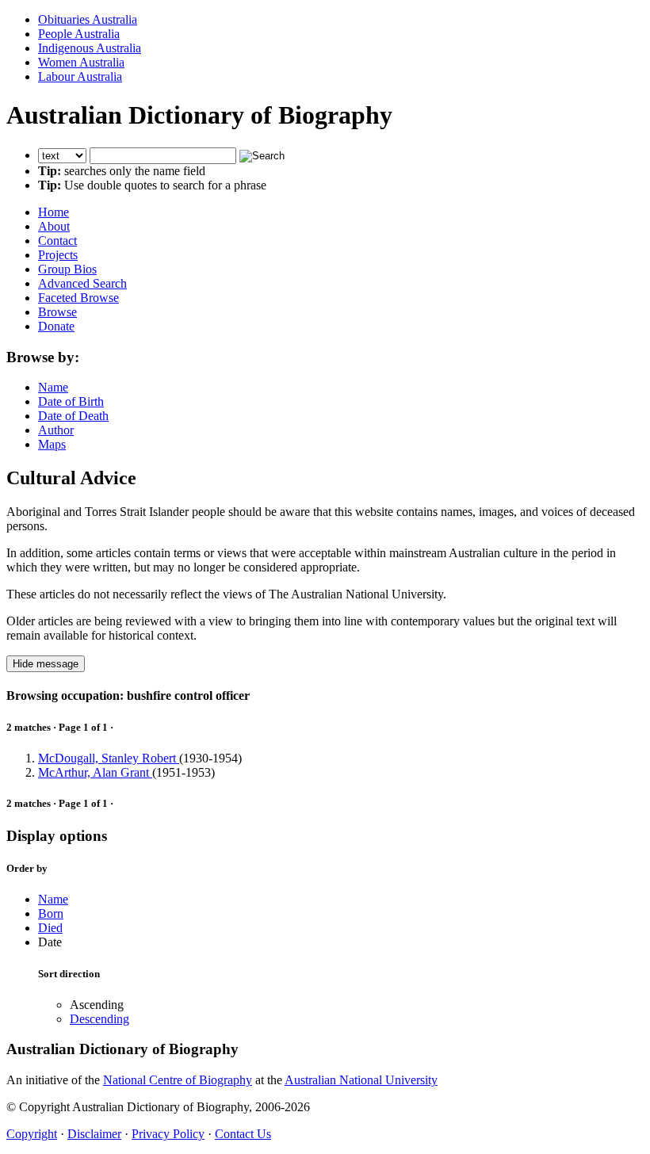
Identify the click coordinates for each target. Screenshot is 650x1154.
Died (50, 927)
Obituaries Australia (87, 19)
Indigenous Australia (89, 48)
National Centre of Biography (177, 1080)
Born (50, 913)
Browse (57, 312)
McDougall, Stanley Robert (108, 758)
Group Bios (67, 269)
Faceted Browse (78, 297)
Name (53, 387)
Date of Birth (71, 401)
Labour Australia (80, 76)
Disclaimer (94, 1134)
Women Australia (81, 62)
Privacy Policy (168, 1134)
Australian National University (361, 1080)
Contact (57, 240)
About (54, 226)
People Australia (79, 33)
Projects (58, 255)
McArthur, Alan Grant (95, 772)
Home (53, 212)
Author (56, 430)
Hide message (45, 664)
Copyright (31, 1134)
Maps (52, 444)
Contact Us (243, 1134)
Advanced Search (82, 283)
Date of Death (73, 415)
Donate (56, 326)
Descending (99, 1019)
